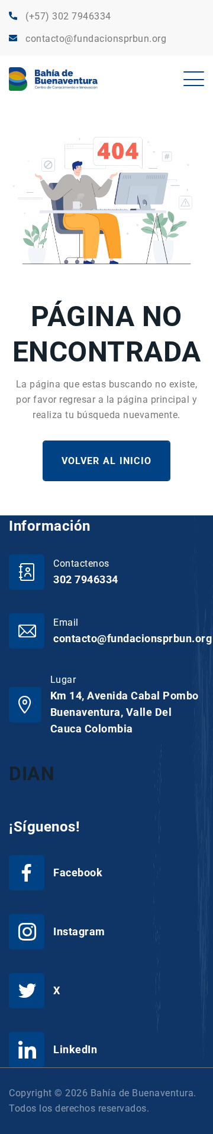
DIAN (31, 773)
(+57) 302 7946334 (68, 16)
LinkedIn (75, 1049)
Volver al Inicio (106, 460)
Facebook (77, 872)
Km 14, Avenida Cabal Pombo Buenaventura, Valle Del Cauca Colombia (124, 712)
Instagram (79, 931)
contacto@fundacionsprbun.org (95, 38)
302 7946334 (85, 579)
